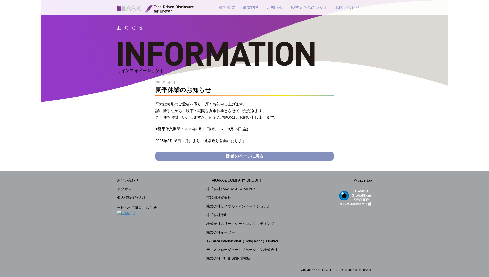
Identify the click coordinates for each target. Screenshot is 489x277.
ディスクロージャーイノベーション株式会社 (242, 250)
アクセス (124, 189)
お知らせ (275, 7)
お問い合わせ (347, 7)
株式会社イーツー (220, 232)
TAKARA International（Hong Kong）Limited (242, 241)
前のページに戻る (246, 156)
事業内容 (251, 7)
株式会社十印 (217, 215)
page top (364, 180)
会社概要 (227, 7)
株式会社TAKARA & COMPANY (231, 189)
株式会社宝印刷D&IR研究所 (228, 258)
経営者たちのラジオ (309, 7)
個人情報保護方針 (131, 198)
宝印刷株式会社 (218, 198)
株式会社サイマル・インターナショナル (238, 206)
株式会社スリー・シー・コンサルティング (240, 224)
